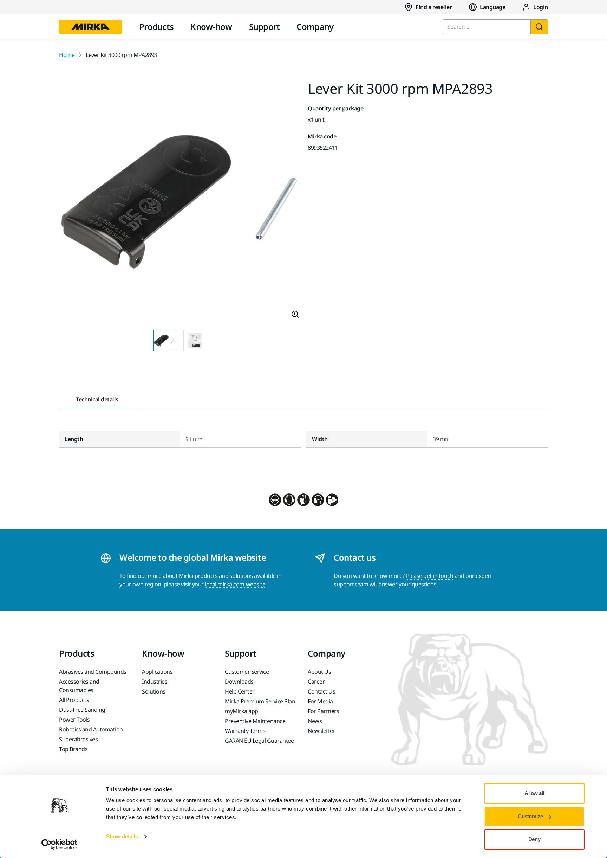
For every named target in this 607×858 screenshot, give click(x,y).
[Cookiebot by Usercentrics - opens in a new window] (59, 844)
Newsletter (321, 731)
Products (156, 26)
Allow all (534, 793)
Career (316, 681)
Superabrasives (78, 739)
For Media (320, 701)
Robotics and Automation (91, 729)
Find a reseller (434, 7)
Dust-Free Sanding (82, 710)
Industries (154, 681)
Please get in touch (429, 576)
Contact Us (321, 691)
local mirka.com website (235, 584)
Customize (530, 816)
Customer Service (247, 672)
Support (264, 26)
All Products (74, 700)
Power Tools (74, 719)
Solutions (153, 691)
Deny (534, 839)
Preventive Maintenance (255, 721)
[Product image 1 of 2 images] (179, 203)
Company (314, 26)
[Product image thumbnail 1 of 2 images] (164, 340)
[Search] (539, 26)
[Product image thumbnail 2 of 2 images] (194, 340)
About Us (319, 672)
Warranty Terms (245, 731)
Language (492, 7)
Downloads (239, 681)
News (315, 721)
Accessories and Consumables (79, 686)
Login (540, 7)
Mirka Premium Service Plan (260, 701)
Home (66, 55)
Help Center (240, 691)
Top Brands (73, 749)
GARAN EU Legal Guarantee (259, 740)
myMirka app (241, 711)
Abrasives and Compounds (92, 672)
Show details (122, 836)
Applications (157, 672)
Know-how (211, 26)
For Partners (323, 711)
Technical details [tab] (97, 399)
